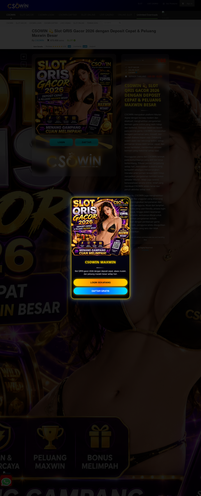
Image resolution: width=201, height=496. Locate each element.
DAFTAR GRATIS (100, 290)
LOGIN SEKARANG (100, 282)
